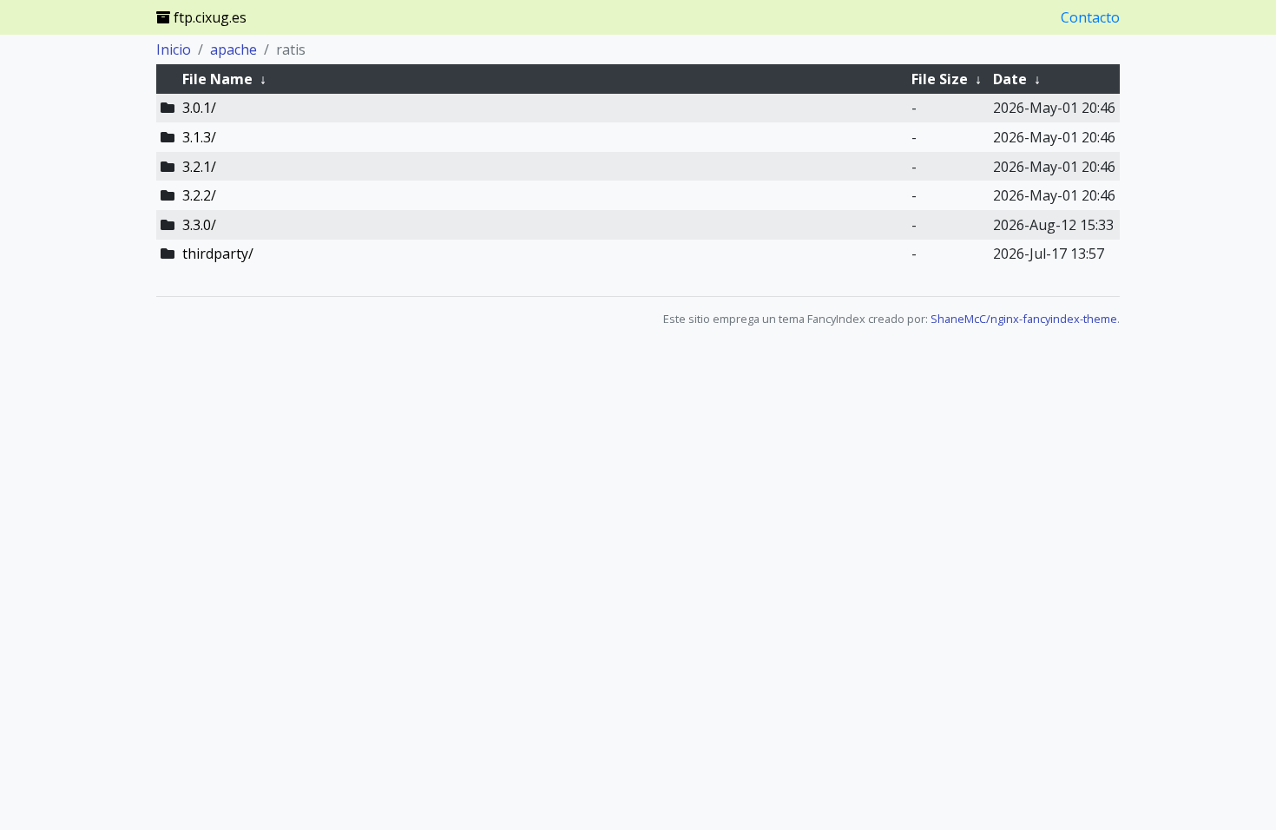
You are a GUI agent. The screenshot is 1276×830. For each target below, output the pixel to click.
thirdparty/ (217, 253)
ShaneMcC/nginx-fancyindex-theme (1024, 318)
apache (233, 49)
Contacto (1090, 17)
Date (1010, 79)
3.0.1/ (199, 107)
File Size (939, 79)
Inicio (173, 49)
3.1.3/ (199, 137)
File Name (217, 79)
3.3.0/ (199, 224)
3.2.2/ (199, 195)
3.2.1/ (199, 166)
